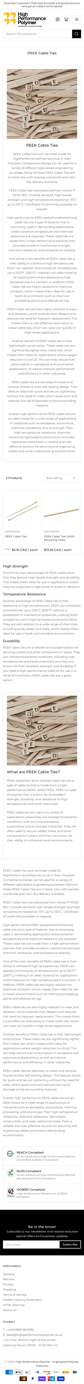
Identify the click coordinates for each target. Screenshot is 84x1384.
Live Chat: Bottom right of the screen (29, 1340)
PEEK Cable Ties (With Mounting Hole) (59, 538)
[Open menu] (76, 19)
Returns (8, 1279)
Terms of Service (15, 1295)
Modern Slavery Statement (22, 1300)
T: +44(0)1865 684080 (18, 1329)
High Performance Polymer (32, 1361)
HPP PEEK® (12, 531)
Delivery (9, 1274)
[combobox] (42, 34)
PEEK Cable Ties (16, 536)
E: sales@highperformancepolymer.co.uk (32, 1335)
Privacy (8, 1284)
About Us (9, 1310)
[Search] (76, 34)
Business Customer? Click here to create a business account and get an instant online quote (42, 5)
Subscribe (70, 1244)
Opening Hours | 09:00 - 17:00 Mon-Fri (30, 1345)
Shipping (9, 1289)
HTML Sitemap (14, 1305)
